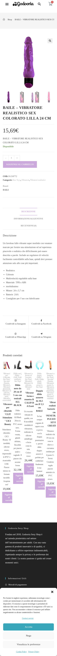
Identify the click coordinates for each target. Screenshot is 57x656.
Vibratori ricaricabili (7, 399)
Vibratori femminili (6, 388)
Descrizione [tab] (28, 211)
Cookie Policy (21, 652)
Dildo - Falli (17, 376)
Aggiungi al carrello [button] (9, 497)
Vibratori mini (6, 396)
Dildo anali (40, 380)
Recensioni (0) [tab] (28, 226)
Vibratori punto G (50, 394)
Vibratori (25, 180)
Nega (28, 635)
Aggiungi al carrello (20, 164)
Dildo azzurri (39, 384)
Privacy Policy (33, 652)
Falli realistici (18, 378)
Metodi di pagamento (17, 584)
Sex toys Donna (7, 382)
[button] (52, 591)
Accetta (28, 627)
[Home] (4, 19)
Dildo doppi (39, 374)
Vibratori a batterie (50, 374)
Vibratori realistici (38, 180)
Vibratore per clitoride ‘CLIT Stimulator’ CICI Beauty (8, 414)
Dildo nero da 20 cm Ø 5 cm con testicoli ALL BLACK (17, 395)
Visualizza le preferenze (28, 644)
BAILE (6, 190)
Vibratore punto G (50, 384)
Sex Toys (17, 180)
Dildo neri (17, 373)
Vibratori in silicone (6, 392)
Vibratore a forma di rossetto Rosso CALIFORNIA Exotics (31, 399)
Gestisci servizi (27, 618)
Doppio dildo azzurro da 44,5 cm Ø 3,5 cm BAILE (39, 401)
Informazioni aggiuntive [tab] (28, 219)
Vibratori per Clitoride (6, 375)
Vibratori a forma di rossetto (28, 375)
